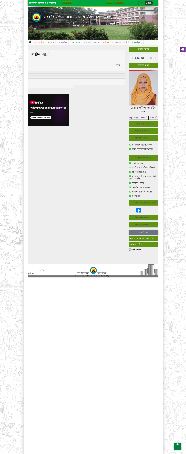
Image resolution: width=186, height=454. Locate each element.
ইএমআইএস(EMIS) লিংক (141, 144)
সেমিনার (96, 42)
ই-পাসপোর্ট (135, 196)
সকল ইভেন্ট (143, 232)
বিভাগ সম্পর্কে (38, 42)
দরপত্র (144, 117)
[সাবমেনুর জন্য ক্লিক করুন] (142, 41)
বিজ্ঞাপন (153, 117)
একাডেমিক (63, 42)
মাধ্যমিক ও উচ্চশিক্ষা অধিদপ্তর (143, 167)
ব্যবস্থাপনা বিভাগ (79, 22)
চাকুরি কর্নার (133, 117)
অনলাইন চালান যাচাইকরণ (141, 191)
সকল (118, 65)
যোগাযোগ (126, 42)
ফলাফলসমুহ (116, 42)
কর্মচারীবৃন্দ (136, 42)
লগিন (109, 2)
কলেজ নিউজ (67, 2)
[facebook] (138, 211)
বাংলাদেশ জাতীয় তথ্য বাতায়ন (42, 3)
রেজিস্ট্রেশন (119, 2)
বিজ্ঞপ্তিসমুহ (105, 42)
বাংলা (142, 2)
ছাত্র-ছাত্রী (87, 42)
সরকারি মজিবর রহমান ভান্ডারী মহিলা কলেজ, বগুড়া (78, 17)
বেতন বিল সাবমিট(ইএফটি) (142, 149)
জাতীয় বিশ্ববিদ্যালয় (138, 172)
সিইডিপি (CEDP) (138, 183)
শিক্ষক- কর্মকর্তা (76, 42)
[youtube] (132, 211)
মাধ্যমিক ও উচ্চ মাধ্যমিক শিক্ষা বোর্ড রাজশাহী (142, 177)
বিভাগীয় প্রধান (51, 42)
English (149, 2)
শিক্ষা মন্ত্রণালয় (137, 163)
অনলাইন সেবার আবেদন (140, 187)
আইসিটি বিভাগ (102, 273)
